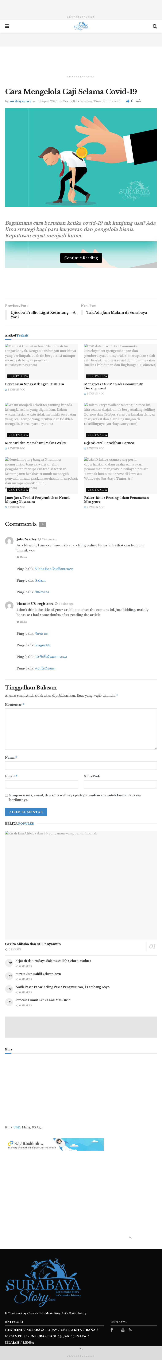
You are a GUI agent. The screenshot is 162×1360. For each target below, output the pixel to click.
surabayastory (20, 101)
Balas (23, 557)
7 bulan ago (66, 603)
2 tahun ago (16, 389)
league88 (42, 645)
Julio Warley (27, 539)
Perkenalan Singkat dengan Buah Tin (34, 384)
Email (11, 776)
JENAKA (79, 1336)
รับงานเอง (42, 592)
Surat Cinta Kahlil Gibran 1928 (38, 974)
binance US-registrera (35, 604)
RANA (91, 1330)
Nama (11, 757)
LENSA (28, 1342)
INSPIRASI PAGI (43, 1336)
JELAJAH (12, 1342)
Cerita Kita (71, 101)
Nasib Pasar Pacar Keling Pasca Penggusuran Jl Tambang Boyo (63, 987)
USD (16, 1127)
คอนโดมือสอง (44, 668)
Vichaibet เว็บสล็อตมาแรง (54, 569)
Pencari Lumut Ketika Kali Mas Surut (43, 1000)
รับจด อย (41, 634)
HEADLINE (14, 1330)
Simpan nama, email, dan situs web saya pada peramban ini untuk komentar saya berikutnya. (75, 797)
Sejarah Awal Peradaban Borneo (109, 443)
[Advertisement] (81, 6)
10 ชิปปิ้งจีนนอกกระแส (51, 657)
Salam (40, 580)
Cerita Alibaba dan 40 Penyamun (33, 944)
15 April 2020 (47, 101)
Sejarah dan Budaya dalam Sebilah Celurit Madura (53, 961)
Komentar (15, 705)
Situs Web (92, 776)
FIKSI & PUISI (16, 1336)
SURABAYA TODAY (42, 1330)
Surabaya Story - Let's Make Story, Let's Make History (50, 1313)
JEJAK (64, 1336)
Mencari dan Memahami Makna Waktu (35, 443)
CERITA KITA (71, 1330)
